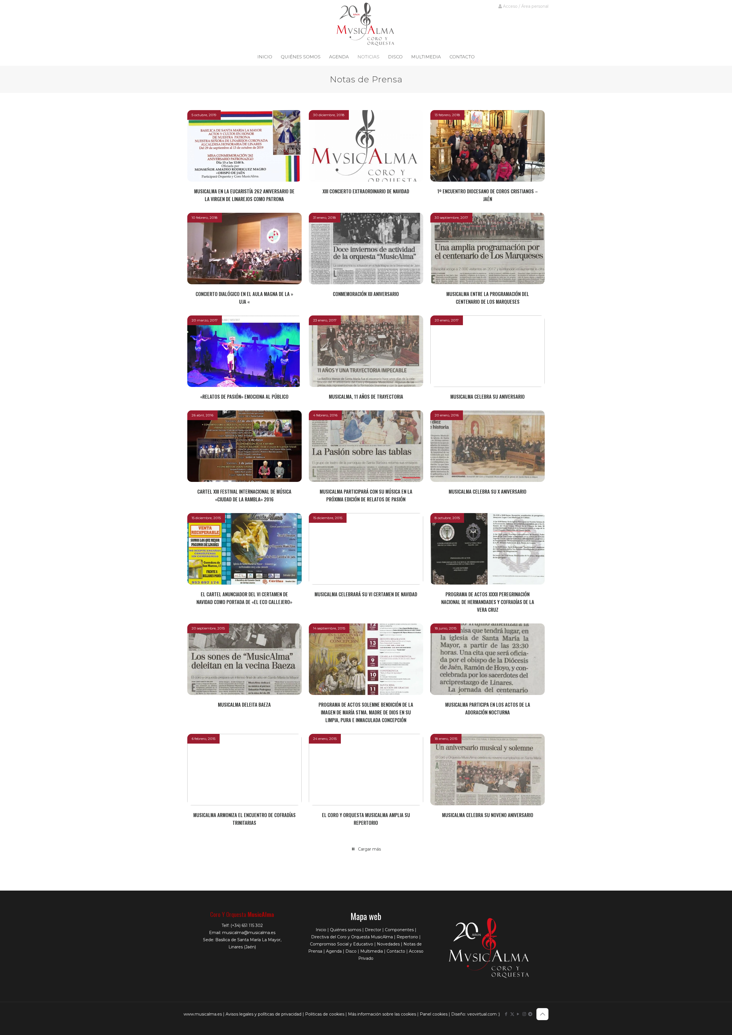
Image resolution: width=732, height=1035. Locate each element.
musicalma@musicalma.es (248, 932)
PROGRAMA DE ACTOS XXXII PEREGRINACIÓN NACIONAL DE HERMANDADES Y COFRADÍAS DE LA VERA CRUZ (487, 602)
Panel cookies (433, 1014)
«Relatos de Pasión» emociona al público (244, 396)
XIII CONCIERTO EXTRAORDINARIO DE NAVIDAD (366, 191)
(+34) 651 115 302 (246, 925)
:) (499, 1014)
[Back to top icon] (542, 1014)
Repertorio (407, 936)
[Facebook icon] (506, 1014)
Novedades (388, 944)
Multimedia (371, 951)
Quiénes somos (345, 929)
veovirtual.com (482, 1014)
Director (373, 929)
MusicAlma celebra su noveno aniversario (487, 815)
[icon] (530, 1014)
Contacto (396, 951)
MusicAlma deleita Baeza (244, 704)
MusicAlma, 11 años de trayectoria (366, 396)
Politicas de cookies (324, 1014)
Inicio (321, 929)
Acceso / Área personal (525, 6)
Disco (351, 951)
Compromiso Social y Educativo (341, 944)
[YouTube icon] (518, 1014)
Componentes (399, 929)
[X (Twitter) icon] (512, 1014)
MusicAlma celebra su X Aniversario (487, 491)
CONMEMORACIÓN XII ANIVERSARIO (366, 293)
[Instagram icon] (524, 1014)
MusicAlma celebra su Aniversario (487, 396)
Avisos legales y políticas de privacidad (263, 1014)
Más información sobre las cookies (382, 1014)
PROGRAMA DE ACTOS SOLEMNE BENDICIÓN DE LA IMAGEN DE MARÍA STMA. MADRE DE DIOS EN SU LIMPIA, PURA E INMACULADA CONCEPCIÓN (366, 712)
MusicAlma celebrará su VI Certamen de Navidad (366, 594)
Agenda (334, 951)
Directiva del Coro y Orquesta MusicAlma (352, 936)
